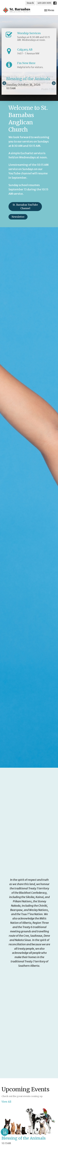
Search (30, 3)
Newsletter (18, 216)
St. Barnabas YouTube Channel (25, 206)
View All (6, 1101)
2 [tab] (31, 97)
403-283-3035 (44, 3)
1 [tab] (26, 97)
